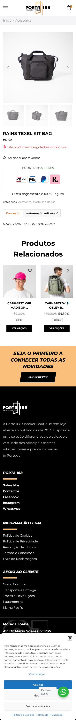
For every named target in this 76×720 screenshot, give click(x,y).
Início (7, 20)
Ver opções (19, 328)
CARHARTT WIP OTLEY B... (57, 305)
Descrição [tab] (13, 213)
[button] (70, 638)
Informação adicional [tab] (41, 213)
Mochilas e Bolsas (44, 201)
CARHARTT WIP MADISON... (19, 305)
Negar (38, 695)
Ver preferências (38, 706)
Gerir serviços (37, 674)
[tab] (13, 213)
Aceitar (38, 684)
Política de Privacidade (49, 714)
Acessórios (23, 20)
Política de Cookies (23, 714)
